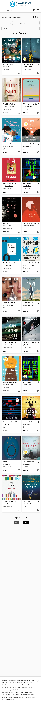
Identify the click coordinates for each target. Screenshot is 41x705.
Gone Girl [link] (6, 223)
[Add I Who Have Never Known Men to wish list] (38, 113)
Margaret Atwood (29, 225)
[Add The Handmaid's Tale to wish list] (38, 232)
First (16, 522)
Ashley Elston (27, 186)
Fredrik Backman (28, 305)
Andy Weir (7, 67)
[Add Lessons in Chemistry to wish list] (19, 192)
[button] (34, 18)
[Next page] (26, 518)
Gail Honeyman (9, 384)
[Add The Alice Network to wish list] (38, 470)
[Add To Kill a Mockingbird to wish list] (19, 272)
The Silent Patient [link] (9, 104)
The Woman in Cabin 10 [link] (30, 342)
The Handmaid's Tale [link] (29, 223)
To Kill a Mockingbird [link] (10, 263)
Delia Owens (27, 146)
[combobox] (16, 10)
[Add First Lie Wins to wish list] (38, 192)
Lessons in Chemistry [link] (10, 183)
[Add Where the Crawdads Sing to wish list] (38, 152)
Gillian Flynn (8, 225)
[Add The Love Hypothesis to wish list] (19, 152)
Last (26, 522)
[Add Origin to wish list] (19, 470)
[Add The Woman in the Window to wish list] (19, 430)
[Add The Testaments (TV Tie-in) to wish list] (19, 311)
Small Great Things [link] (9, 501)
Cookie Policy (9, 699)
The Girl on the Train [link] (10, 342)
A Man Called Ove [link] (28, 303)
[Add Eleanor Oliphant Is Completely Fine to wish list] (19, 391)
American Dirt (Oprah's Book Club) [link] (30, 263)
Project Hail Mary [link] (8, 64)
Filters (5, 28)
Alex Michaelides (9, 106)
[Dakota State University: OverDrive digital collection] (20, 4)
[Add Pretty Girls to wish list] (38, 510)
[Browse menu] (38, 10)
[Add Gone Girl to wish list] (19, 232)
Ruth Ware (27, 345)
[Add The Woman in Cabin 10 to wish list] (38, 351)
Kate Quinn (27, 424)
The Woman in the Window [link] (10, 422)
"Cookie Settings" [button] (28, 692)
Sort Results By (6, 23)
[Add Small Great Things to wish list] (19, 510)
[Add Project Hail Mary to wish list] (19, 73)
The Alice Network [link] (28, 462)
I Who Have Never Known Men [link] (30, 104)
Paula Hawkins (9, 345)
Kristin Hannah (28, 67)
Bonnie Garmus (9, 186)
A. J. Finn (7, 424)
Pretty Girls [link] (26, 501)
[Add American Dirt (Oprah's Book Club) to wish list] (38, 272)
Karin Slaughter (28, 504)
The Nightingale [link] (28, 64)
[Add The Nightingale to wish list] (38, 73)
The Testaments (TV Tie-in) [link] (10, 303)
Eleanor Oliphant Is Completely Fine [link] (10, 382)
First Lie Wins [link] (27, 183)
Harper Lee (8, 265)
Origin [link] (5, 462)
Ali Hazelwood (9, 146)
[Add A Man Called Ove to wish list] (38, 311)
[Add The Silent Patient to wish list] (19, 113)
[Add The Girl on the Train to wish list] (19, 351)
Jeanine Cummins (29, 265)
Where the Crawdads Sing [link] (30, 144)
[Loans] (34, 10)
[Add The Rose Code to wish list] (38, 430)
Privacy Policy (17, 683)
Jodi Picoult (8, 504)
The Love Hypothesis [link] (10, 144)
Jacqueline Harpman (29, 106)
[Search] (2, 10)
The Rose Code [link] (27, 422)
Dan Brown (8, 464)
